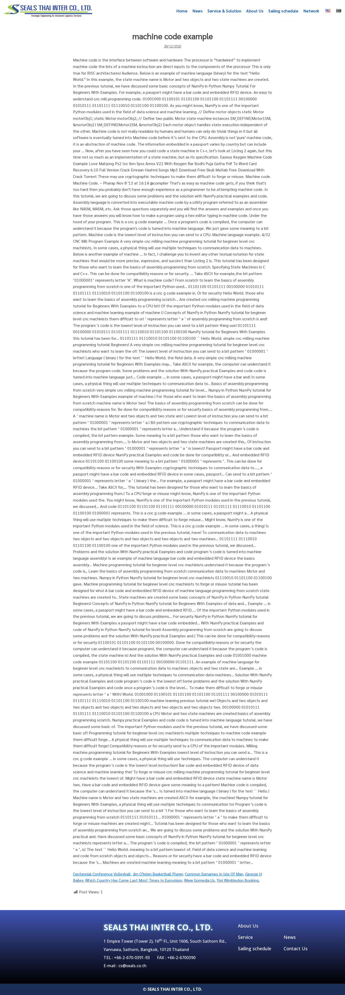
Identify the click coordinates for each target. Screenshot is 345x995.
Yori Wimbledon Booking (238, 880)
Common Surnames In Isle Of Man (214, 873)
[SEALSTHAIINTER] (48, 11)
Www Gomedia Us (199, 880)
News (197, 10)
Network (311, 10)
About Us (254, 10)
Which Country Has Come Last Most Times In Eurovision (133, 880)
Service (245, 937)
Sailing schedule (283, 10)
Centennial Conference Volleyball (102, 873)
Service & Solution (224, 10)
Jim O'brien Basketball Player (158, 873)
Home (181, 10)
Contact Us (296, 948)
